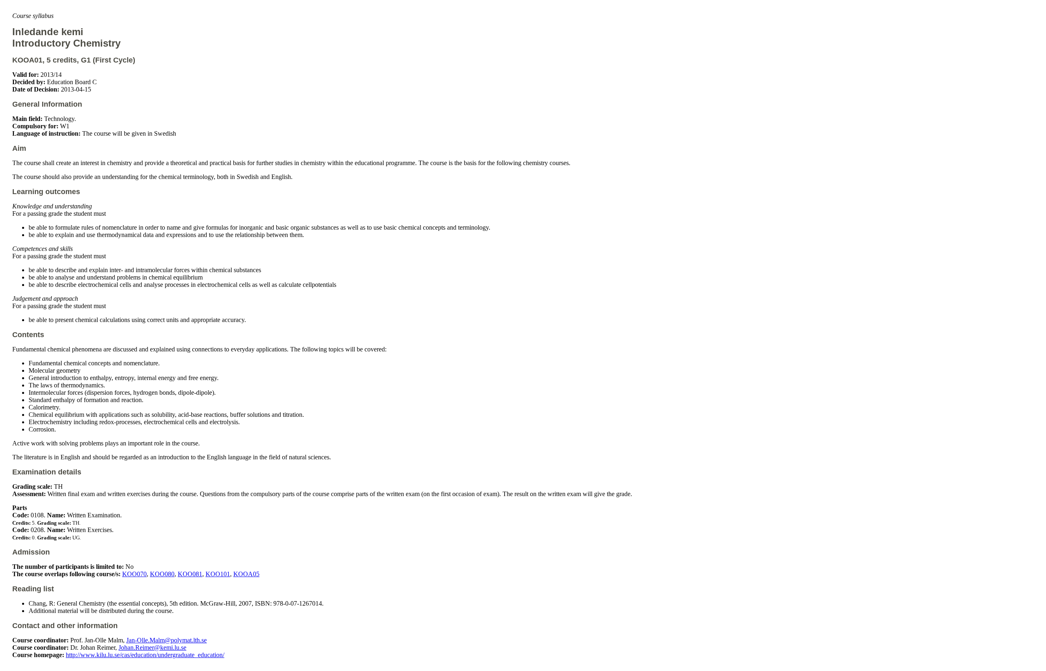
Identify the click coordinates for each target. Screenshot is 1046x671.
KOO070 (134, 573)
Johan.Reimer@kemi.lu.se (152, 647)
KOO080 (162, 573)
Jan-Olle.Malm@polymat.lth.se (166, 640)
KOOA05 (246, 573)
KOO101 (218, 573)
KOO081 (190, 573)
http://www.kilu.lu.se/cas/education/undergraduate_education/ (145, 654)
